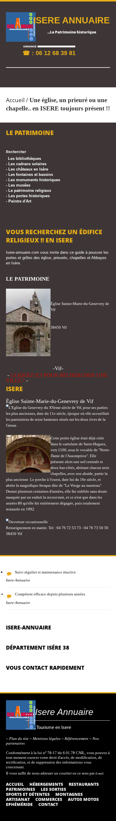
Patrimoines (20, 789)
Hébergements (46, 784)
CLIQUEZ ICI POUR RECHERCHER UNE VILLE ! (56, 377)
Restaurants (84, 784)
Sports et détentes (28, 794)
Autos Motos (83, 799)
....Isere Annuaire (59, 712)
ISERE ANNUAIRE (71, 20)
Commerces (48, 799)
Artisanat (18, 799)
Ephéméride (19, 804)
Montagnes (69, 794)
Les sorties (53, 789)
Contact (48, 804)
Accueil (15, 100)
